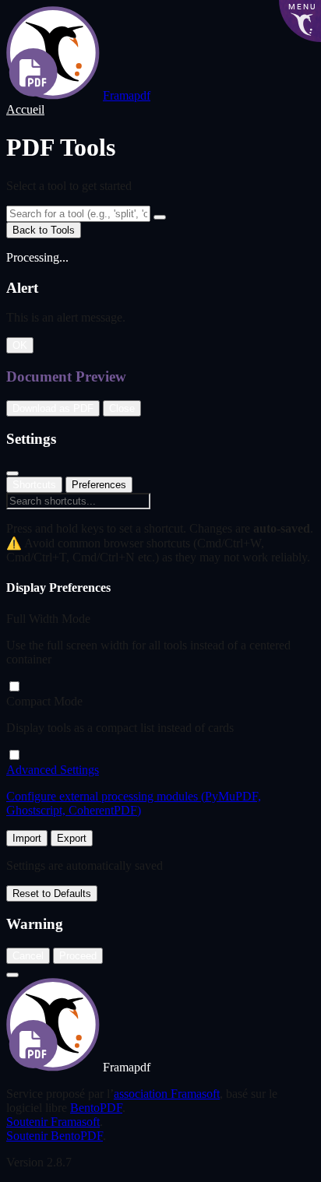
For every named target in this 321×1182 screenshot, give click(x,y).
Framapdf (126, 95)
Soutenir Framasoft (53, 1121)
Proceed (78, 956)
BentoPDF (96, 1107)
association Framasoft (167, 1093)
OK (19, 345)
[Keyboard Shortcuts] (159, 217)
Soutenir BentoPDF (54, 1135)
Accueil (25, 109)
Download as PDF (52, 408)
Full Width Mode (48, 618)
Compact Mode (44, 701)
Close (122, 408)
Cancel (28, 956)
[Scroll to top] (12, 975)
